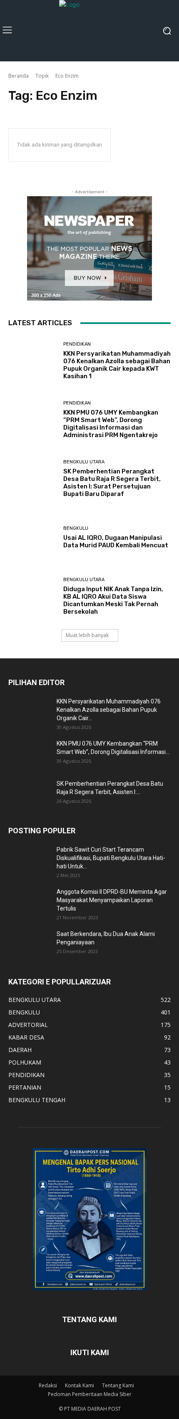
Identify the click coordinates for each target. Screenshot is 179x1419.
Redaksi (48, 1385)
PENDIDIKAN (77, 344)
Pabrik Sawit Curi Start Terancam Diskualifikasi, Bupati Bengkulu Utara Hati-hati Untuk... (111, 858)
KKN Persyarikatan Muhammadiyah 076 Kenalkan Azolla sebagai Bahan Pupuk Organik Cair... (109, 709)
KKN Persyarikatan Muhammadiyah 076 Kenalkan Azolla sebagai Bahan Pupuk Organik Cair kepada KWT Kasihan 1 (117, 365)
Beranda (18, 75)
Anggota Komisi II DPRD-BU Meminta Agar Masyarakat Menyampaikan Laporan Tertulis (112, 900)
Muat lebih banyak (87, 635)
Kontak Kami (79, 1385)
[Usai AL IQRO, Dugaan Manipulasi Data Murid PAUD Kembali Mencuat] (32, 537)
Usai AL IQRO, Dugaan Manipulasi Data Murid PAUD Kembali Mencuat (115, 541)
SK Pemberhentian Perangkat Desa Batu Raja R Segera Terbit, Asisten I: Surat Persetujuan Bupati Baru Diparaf (112, 483)
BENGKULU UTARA (83, 462)
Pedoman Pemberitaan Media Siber (90, 1394)
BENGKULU (75, 528)
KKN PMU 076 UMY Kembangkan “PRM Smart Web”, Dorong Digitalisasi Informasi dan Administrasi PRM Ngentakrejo (110, 424)
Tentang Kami (118, 1385)
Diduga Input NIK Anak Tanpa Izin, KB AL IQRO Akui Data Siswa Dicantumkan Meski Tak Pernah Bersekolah (113, 600)
